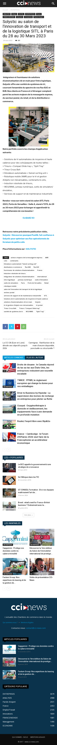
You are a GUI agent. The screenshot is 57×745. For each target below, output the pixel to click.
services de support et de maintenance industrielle (22, 296)
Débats (14, 14)
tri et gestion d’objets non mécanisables (18, 305)
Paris (23, 283)
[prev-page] (4, 449)
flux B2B (28, 267)
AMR (46, 258)
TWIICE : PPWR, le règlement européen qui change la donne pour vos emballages (35, 383)
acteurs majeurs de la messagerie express (26, 258)
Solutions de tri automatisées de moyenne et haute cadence (26, 299)
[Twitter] (11, 326)
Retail (46, 283)
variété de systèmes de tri (13, 311)
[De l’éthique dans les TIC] (9, 480)
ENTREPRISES (15, 10)
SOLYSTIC (31, 249)
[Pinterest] (17, 326)
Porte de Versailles (34, 283)
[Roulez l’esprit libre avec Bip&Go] (9, 424)
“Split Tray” (40, 311)
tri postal (39, 305)
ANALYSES (6, 14)
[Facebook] (5, 326)
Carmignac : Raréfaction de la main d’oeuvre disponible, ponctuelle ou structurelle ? (41, 345)
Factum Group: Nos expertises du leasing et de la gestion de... (14, 580)
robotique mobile (10, 286)
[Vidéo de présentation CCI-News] (42, 566)
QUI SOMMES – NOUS (20, 737)
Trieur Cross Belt (10, 308)
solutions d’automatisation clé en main (18, 302)
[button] (4, 3)
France (39, 14)
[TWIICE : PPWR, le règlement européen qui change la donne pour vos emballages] (9, 383)
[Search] (53, 3)
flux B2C (36, 267)
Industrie (19, 17)
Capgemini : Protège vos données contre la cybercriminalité (13, 551)
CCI (4, 371)
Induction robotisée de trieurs (15, 273)
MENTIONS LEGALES (37, 737)
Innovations (28, 17)
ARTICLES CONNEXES (13, 357)
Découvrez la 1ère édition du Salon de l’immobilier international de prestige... (41, 551)
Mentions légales (27, 622)
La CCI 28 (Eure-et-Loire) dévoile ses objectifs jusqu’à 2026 (15, 345)
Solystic (38, 302)
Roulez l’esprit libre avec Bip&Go (33, 421)
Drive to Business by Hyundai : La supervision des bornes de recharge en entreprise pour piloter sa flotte (35, 396)
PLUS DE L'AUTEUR (35, 357)
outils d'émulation (41, 280)
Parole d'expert (38, 17)
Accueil (5, 10)
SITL (45, 296)
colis (5, 261)
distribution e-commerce (13, 267)
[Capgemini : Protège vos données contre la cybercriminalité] (15, 537)
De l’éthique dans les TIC (28, 477)
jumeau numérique (25, 280)
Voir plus (27, 515)
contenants (14, 261)
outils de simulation (11, 283)
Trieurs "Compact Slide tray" (29, 308)
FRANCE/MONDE (8, 17)
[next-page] (8, 449)
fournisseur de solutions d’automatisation (19, 270)
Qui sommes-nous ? (10, 622)
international (42, 277)
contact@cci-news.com (36, 628)
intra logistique (9, 280)
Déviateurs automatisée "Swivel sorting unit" (20, 264)
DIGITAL (21, 14)
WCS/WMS (29, 311)
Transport (6, 399)
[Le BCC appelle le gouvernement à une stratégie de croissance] (9, 467)
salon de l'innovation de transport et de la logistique (23, 289)
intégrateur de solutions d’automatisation (19, 277)
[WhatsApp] (23, 326)
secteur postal (9, 292)
